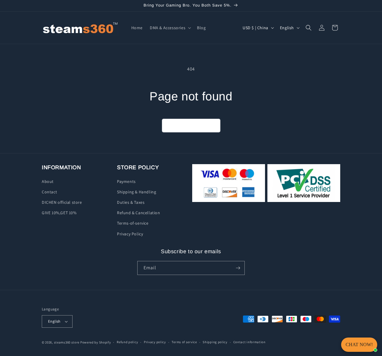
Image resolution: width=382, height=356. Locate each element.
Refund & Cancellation (138, 212)
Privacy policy (155, 342)
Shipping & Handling (136, 192)
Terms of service (184, 342)
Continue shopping (191, 125)
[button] (169, 27)
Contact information (249, 342)
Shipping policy (215, 342)
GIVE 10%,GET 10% (59, 212)
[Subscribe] (237, 268)
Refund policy (127, 342)
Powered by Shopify (95, 342)
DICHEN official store (62, 202)
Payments (126, 181)
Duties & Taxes (130, 202)
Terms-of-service (133, 223)
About (48, 181)
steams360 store (67, 342)
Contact (49, 192)
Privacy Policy (130, 234)
